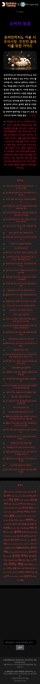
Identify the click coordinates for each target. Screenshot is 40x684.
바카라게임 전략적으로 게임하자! (21, 465)
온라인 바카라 (25, 552)
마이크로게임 (23, 674)
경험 (10, 504)
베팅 (8, 528)
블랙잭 (17, 532)
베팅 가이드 (13, 528)
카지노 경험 (11, 568)
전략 (20, 560)
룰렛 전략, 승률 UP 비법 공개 (21, 396)
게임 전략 (13, 500)
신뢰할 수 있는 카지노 (25, 540)
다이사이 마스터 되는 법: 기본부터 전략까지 (21, 306)
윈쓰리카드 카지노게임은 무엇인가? (21, 310)
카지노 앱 (15, 572)
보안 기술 (15, 142)
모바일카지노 (22, 520)
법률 (20, 138)
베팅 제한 (26, 138)
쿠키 (5, 165)
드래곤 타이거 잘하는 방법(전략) (21, 244)
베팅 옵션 (27, 528)
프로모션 (21, 576)
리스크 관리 (23, 516)
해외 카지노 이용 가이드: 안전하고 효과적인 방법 (21, 252)
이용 (13, 158)
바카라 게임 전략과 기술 (21, 407)
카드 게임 (25, 560)
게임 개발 (18, 492)
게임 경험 (31, 492)
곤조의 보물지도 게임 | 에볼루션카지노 (21, 233)
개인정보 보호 (26, 125)
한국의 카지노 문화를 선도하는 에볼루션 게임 (21, 392)
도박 (20, 504)
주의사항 (7, 161)
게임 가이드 (11, 492)
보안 (8, 142)
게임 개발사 (24, 492)
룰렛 (12, 516)
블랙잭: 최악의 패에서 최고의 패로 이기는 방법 (21, 301)
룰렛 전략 (17, 516)
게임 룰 (14, 128)
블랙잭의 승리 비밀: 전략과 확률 (21, 443)
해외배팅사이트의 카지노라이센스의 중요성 (21, 447)
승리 (8, 540)
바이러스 (13, 138)
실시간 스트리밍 (11, 544)
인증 (26, 158)
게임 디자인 (19, 496)
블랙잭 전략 (25, 532)
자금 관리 (11, 560)
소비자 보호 (31, 145)
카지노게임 (28, 564)
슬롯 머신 (33, 536)
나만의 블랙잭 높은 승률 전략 (21, 368)
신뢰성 (23, 148)
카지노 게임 (16, 564)
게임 (5, 492)
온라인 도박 (17, 552)
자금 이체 (32, 158)
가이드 (9, 125)
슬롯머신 (27, 536)
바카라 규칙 (9, 524)
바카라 (29, 520)
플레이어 (28, 576)
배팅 (28, 524)
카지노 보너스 (30, 568)
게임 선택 (5, 500)
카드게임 (31, 560)
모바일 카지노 (13, 520)
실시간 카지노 (19, 544)
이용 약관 (19, 158)
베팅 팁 (7, 532)
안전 (17, 151)
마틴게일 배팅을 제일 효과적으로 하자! (21, 412)
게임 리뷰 (25, 496)
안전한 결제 (24, 151)
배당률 (23, 524)
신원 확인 (10, 151)
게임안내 (10, 122)
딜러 (13, 508)
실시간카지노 (27, 544)
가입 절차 (16, 125)
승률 (5, 540)
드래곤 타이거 (7, 508)
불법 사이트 (24, 142)
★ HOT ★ (19, 122)
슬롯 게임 (20, 536)
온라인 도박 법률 (25, 155)
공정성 (31, 128)
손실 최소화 (7, 536)
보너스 (12, 532)
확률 (21, 580)
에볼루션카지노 (23, 548)
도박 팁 (32, 504)
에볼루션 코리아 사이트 (21, 350)
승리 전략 (15, 540)
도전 (35, 504)
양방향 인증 (8, 155)
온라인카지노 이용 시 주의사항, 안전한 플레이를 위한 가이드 (20, 42)
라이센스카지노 (30, 122)
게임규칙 (13, 496)
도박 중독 (11, 135)
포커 (7, 576)
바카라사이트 (20, 678)
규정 (19, 132)
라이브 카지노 (23, 512)
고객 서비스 (22, 128)
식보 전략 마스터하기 (21, 248)
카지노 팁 (33, 572)
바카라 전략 (17, 524)
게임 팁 (21, 500)
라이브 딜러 (21, 135)
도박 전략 (26, 504)
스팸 (5, 148)
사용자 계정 (10, 145)
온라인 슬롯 (9, 556)
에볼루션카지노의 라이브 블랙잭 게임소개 (21, 290)
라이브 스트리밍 (12, 512)
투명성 (11, 165)
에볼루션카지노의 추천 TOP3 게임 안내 (21, 339)
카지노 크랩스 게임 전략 (21, 314)
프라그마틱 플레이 (14, 576)
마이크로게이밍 (31, 516)
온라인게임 (11, 552)
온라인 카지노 (20, 556)
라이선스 (30, 135)
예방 (16, 155)
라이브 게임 (18, 508)
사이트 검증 (21, 145)
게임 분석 (33, 496)
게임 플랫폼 (27, 500)
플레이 (17, 165)
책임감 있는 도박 (18, 161)
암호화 (32, 151)
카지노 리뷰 (30, 161)
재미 (16, 560)
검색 (20, 638)
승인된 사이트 (14, 148)
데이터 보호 (26, 132)
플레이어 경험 (26, 165)
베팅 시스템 (20, 528)
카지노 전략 (24, 572)
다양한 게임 (15, 504)
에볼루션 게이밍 (10, 548)
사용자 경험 (33, 532)
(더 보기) (32, 115)
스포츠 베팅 (13, 536)
